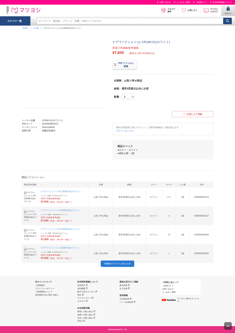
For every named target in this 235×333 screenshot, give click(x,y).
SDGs (79, 321)
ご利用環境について (43, 292)
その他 (36, 28)
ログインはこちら (125, 130)
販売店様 (123, 285)
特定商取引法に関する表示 (46, 295)
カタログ (81, 301)
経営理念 (81, 285)
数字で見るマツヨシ (86, 292)
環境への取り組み (85, 311)
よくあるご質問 (183, 2)
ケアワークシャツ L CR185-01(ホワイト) (59, 248)
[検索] (227, 21)
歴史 (79, 295)
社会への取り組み (85, 318)
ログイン (228, 13)
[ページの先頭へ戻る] (228, 326)
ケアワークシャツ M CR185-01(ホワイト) (60, 229)
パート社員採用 (126, 302)
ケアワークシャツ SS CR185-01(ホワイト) (60, 191)
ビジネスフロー (84, 298)
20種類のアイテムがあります (117, 263)
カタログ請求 (171, 10)
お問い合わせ (165, 2)
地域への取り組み (85, 315)
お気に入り (192, 10)
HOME (25, 28)
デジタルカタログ (214, 10)
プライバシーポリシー (44, 288)
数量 (116, 97)
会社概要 (81, 288)
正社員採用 (124, 299)
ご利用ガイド (201, 2)
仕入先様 (123, 288)
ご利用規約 (40, 285)
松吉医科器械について (222, 2)
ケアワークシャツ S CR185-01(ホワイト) (60, 210)
